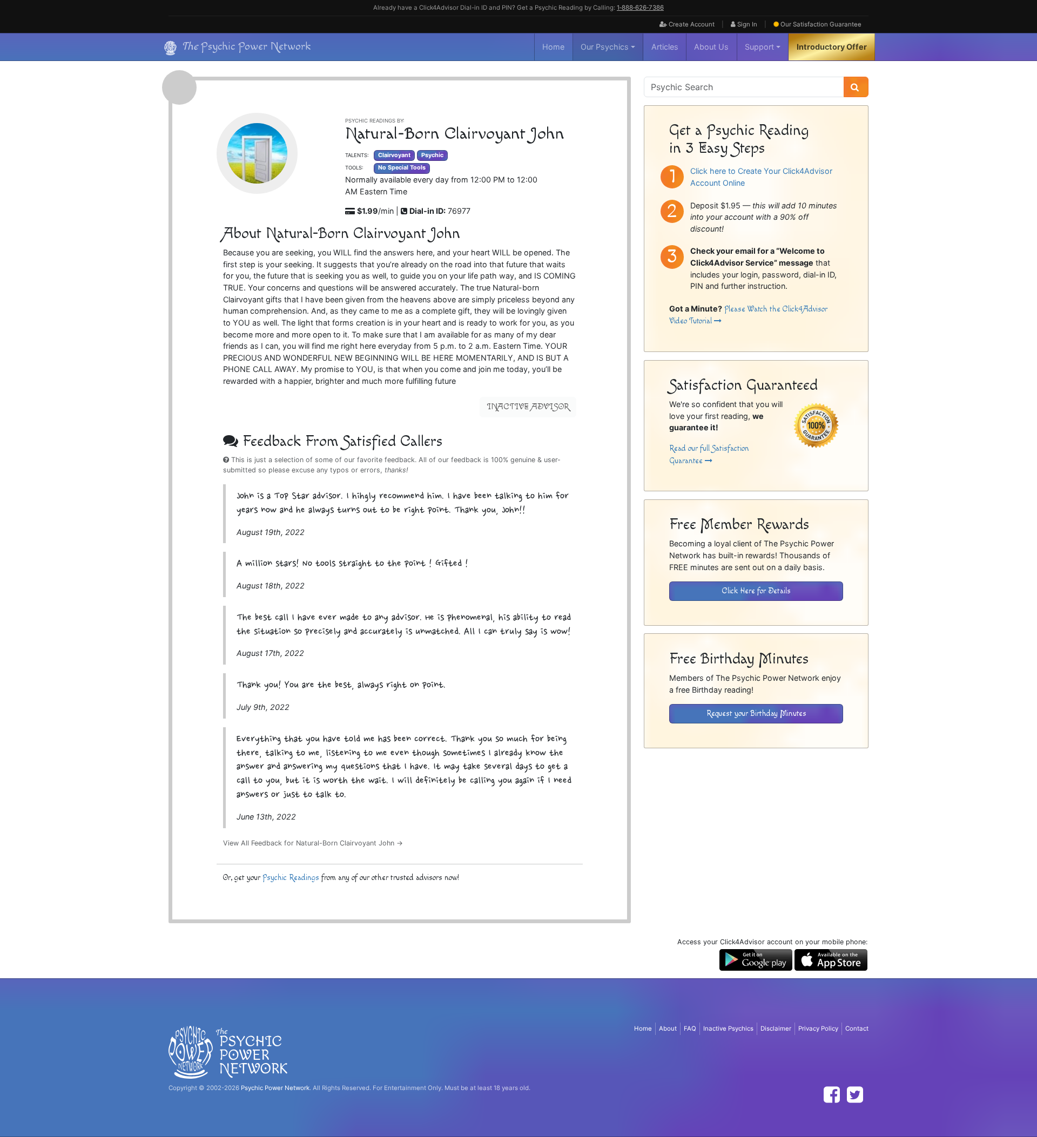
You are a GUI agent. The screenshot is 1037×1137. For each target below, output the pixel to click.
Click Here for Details (756, 590)
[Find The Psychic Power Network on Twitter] (855, 1095)
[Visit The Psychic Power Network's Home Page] (228, 1051)
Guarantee (820, 24)
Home (553, 46)
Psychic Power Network (275, 1088)
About (668, 1028)
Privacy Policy (818, 1028)
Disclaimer (775, 1028)
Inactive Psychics (728, 1028)
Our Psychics (605, 46)
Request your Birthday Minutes (756, 713)
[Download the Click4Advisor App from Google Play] (755, 959)
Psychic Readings (290, 877)
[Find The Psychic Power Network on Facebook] (832, 1095)
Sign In (746, 24)
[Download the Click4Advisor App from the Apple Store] (830, 959)
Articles (664, 46)
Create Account (691, 24)
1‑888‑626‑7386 (640, 7)
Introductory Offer (832, 46)
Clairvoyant (394, 155)
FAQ (690, 1028)
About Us (711, 46)
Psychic (432, 155)
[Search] (856, 87)
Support (759, 46)
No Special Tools (402, 167)
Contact (856, 1028)
